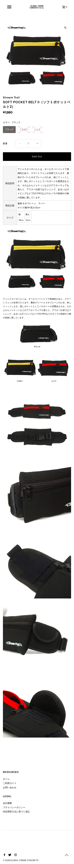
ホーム (6, 779)
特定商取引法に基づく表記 (16, 811)
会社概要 (7, 803)
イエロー (23, 129)
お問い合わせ (9, 787)
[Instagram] (15, 855)
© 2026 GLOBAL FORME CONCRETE (21, 860)
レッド (37, 129)
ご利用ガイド (9, 783)
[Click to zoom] (65, 28)
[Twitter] (9, 855)
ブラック (9, 129)
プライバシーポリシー (14, 807)
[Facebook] (4, 855)
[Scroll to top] (67, 855)
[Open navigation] (9, 7)
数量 (5, 143)
